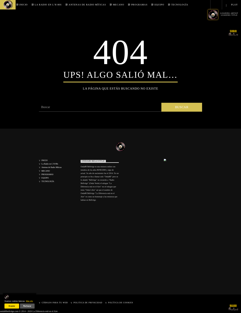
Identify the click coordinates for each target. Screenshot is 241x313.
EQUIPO (159, 4)
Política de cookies (120, 302)
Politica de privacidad (87, 302)
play (234, 4)
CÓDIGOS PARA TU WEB (55, 302)
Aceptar (12, 306)
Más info (29, 301)
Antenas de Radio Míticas (87, 4)
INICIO (23, 4)
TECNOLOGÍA (179, 4)
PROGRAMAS (139, 4)
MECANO (118, 4)
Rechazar (27, 306)
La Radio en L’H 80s (48, 4)
